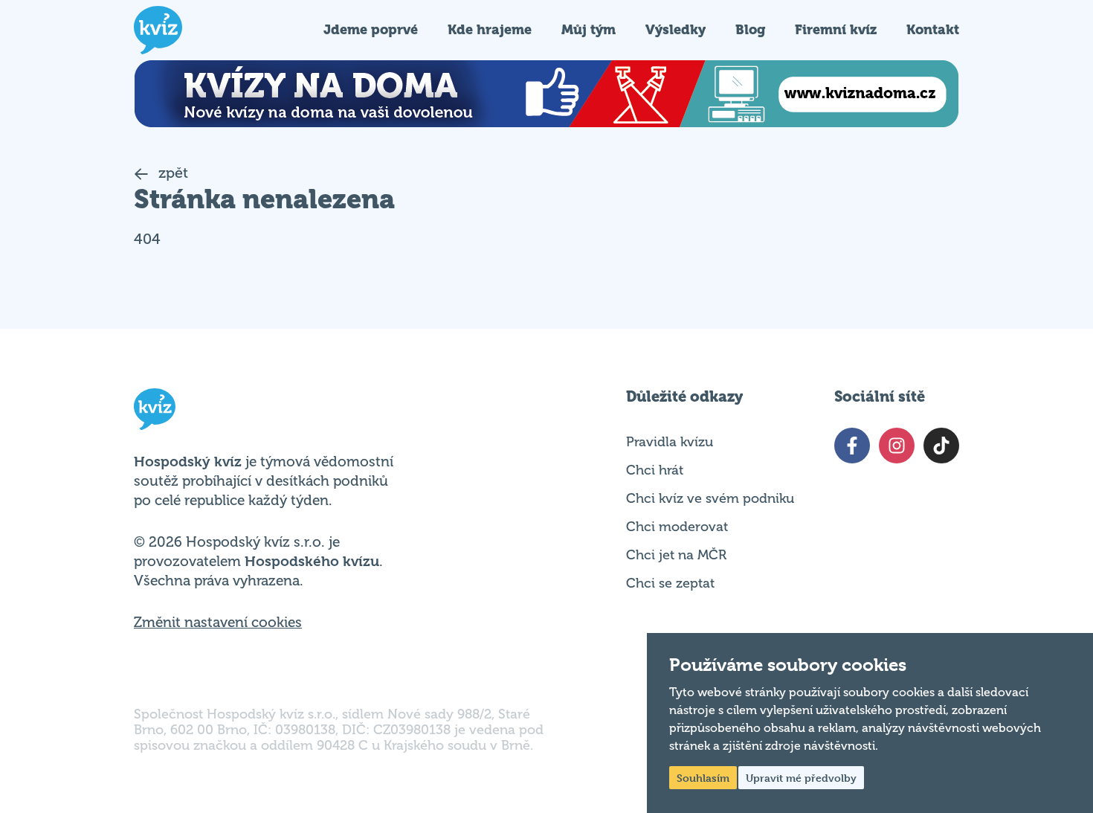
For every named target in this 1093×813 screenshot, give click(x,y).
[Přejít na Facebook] (852, 445)
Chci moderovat (677, 526)
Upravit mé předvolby (801, 777)
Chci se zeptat (670, 583)
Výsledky (675, 29)
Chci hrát (654, 470)
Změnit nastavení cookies (218, 622)
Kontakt (932, 29)
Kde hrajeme (490, 29)
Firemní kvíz (836, 29)
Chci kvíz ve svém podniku (710, 498)
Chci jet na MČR (676, 554)
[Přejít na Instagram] (897, 445)
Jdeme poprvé (370, 29)
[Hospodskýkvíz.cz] (158, 30)
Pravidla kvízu (669, 441)
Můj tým (588, 29)
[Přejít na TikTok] (941, 445)
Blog (750, 29)
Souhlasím (703, 777)
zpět (171, 172)
